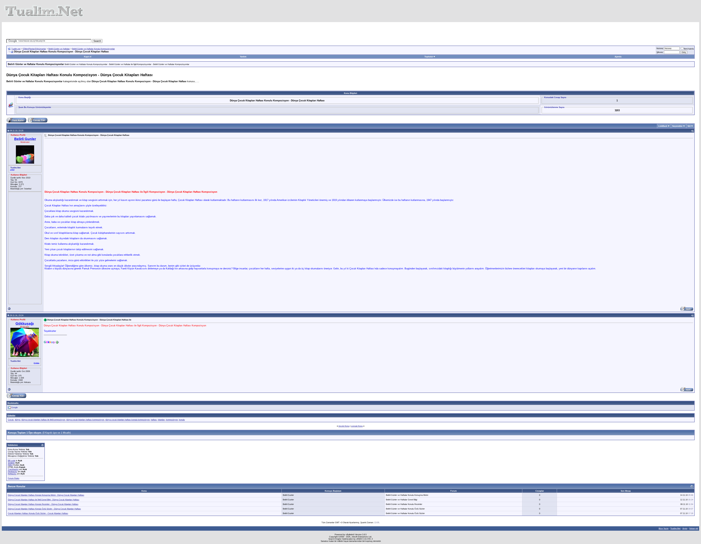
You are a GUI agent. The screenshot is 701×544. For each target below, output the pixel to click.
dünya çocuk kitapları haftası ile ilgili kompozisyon (43, 420)
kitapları (161, 420)
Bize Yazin (664, 528)
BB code (11, 460)
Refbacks (12, 474)
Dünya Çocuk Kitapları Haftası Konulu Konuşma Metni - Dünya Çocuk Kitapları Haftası (46, 495)
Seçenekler (677, 126)
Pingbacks (12, 471)
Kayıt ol (87, 57)
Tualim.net (15, 49)
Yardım (243, 57)
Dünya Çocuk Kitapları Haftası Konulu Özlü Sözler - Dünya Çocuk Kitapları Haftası (44, 509)
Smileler (11, 463)
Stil (689, 126)
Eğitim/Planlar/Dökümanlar (34, 49)
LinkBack (662, 126)
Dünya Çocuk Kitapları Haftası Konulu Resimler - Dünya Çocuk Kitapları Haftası (43, 504)
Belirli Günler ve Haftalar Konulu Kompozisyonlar (93, 49)
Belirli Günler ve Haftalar (59, 49)
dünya (17, 420)
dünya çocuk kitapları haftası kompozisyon (85, 420)
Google (14, 407)
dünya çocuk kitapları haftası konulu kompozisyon (127, 420)
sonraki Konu (357, 426)
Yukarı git (693, 528)
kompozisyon (172, 420)
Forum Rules (13, 478)
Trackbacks (13, 469)
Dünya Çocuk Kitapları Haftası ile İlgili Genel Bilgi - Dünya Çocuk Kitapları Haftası (43, 500)
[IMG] (10, 465)
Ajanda (618, 57)
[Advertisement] (283, 30)
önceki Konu (343, 426)
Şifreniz (659, 52)
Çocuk (11, 420)
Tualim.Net (675, 528)
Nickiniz (659, 48)
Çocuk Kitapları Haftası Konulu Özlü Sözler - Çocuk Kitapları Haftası (38, 513)
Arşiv (684, 528)
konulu (182, 420)
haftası (154, 420)
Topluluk (428, 57)
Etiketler (11, 415)
